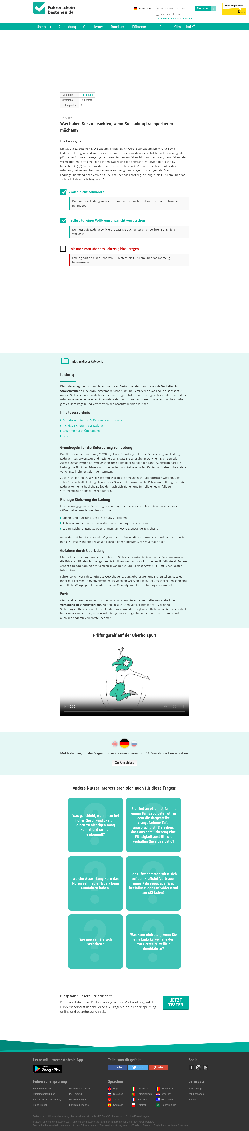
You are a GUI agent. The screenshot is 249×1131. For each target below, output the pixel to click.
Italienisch (142, 1088)
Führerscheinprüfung (44, 1094)
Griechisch (167, 1099)
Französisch (143, 1099)
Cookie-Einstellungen (137, 1116)
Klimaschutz (183, 26)
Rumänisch (167, 1088)
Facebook (191, 1067)
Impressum (118, 1116)
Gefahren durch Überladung (81, 431)
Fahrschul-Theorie (79, 1105)
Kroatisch (166, 1094)
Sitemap (193, 1099)
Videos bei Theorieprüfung (47, 1099)
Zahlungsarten (196, 1094)
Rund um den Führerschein (131, 26)
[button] (117, 1067)
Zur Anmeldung (124, 763)
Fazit (66, 436)
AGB (107, 1116)
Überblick (44, 26)
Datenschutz (39, 1116)
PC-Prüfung (75, 1094)
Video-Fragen (40, 1105)
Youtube (205, 1067)
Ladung (89, 94)
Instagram (198, 1067)
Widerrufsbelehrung (58, 1116)
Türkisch (117, 1099)
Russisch (118, 1094)
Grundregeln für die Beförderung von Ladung (92, 420)
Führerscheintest (42, 1088)
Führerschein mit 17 (79, 1088)
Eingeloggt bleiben (170, 14)
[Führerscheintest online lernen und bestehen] (54, 8)
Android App (195, 1088)
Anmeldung (67, 26)
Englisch (117, 1088)
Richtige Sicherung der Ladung (83, 425)
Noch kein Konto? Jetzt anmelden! (175, 18)
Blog (163, 26)
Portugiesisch (144, 1094)
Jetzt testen (175, 1002)
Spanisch (118, 1105)
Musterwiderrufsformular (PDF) (87, 1116)
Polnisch (141, 1105)
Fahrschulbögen (78, 1099)
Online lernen (93, 26)
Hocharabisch (168, 1105)
